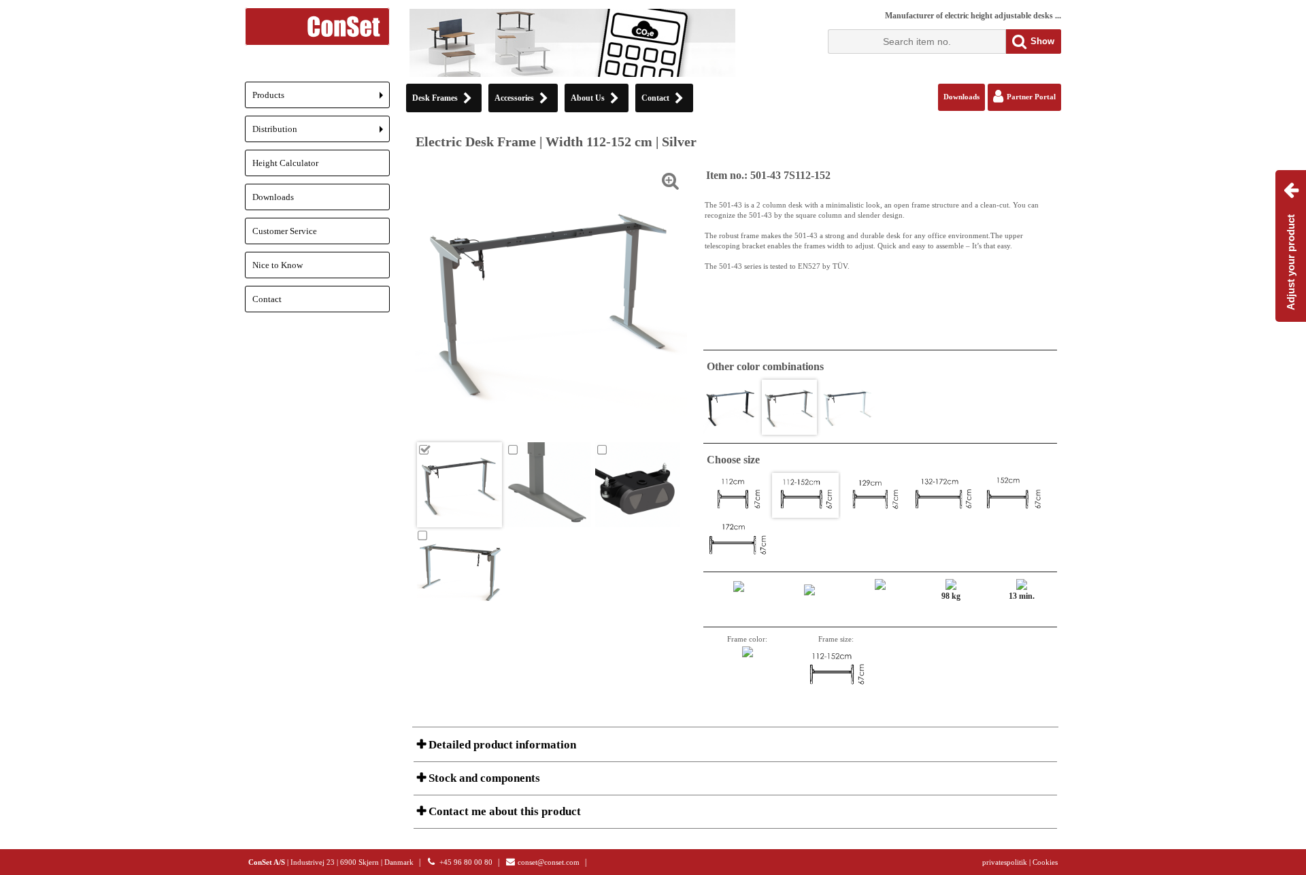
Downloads (273, 197)
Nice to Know (277, 265)
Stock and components (483, 778)
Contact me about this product (503, 811)
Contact (267, 299)
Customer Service (284, 231)
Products (321, 99)
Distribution (321, 133)
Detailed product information (501, 744)
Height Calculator (285, 163)
